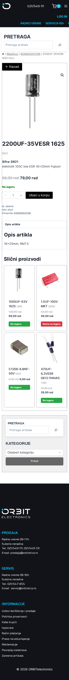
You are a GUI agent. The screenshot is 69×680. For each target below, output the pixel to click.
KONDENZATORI (22, 213)
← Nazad (12, 66)
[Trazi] (59, 45)
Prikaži (34, 461)
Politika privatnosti (14, 616)
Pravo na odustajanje (16, 639)
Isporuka (7, 628)
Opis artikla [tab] (12, 224)
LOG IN (62, 16)
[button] (62, 75)
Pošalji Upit (51, 330)
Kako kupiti (9, 622)
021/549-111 (35, 6)
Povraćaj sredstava (14, 650)
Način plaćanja (11, 633)
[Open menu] (65, 6)
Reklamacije (10, 644)
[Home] (3, 53)
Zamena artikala (12, 655)
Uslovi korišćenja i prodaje (19, 611)
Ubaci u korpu (39, 195)
